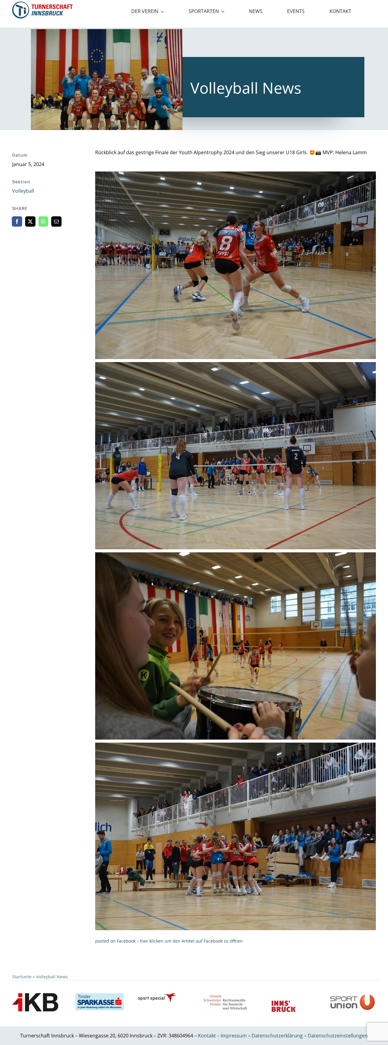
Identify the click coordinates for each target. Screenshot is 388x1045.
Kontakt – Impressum (222, 1035)
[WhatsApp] (43, 221)
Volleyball (23, 191)
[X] (30, 221)
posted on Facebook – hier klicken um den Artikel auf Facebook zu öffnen (169, 941)
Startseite (22, 977)
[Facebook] (17, 221)
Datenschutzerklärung (278, 1035)
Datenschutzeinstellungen (338, 1035)
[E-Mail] (56, 221)
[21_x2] (42, 4)
